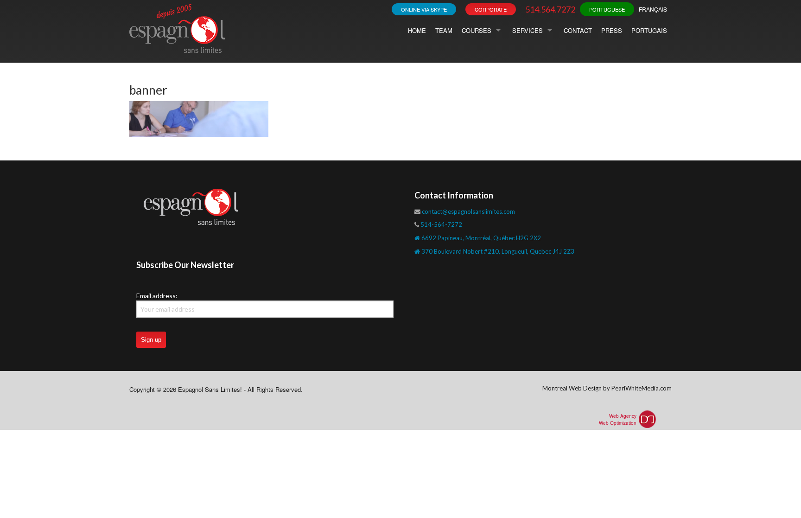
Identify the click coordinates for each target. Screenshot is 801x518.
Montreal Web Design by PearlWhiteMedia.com (607, 388)
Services (527, 30)
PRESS (611, 30)
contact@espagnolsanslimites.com (468, 211)
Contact (578, 30)
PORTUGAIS (649, 30)
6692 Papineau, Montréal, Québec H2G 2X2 (480, 238)
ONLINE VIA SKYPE (424, 9)
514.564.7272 (550, 9)
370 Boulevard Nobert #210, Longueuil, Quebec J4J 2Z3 (497, 251)
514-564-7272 (441, 224)
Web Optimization (617, 423)
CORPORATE (491, 9)
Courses (476, 30)
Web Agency (622, 416)
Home (417, 30)
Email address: (157, 296)
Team (443, 30)
